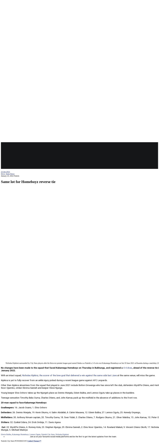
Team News (10, 174)
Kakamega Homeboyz (20, 434)
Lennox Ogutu (35, 434)
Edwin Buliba (6, 434)
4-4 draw (127, 367)
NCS (3, 174)
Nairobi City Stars (48, 434)
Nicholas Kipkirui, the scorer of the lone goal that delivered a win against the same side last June (69, 375)
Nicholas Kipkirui (62, 434)
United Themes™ (34, 441)
